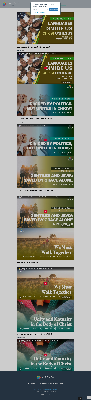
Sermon (44, 383)
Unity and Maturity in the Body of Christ (35, 334)
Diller (86, 4)
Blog (82, 4)
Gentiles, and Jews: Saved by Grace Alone (36, 190)
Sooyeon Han (23, 50)
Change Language (54, 9)
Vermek (63, 4)
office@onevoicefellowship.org (49, 389)
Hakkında (33, 383)
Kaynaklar (75, 4)
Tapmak (68, 4)
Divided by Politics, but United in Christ (34, 118)
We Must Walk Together (28, 262)
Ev (28, 383)
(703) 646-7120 (37, 389)
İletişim (57, 383)
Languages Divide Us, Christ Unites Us (34, 47)
